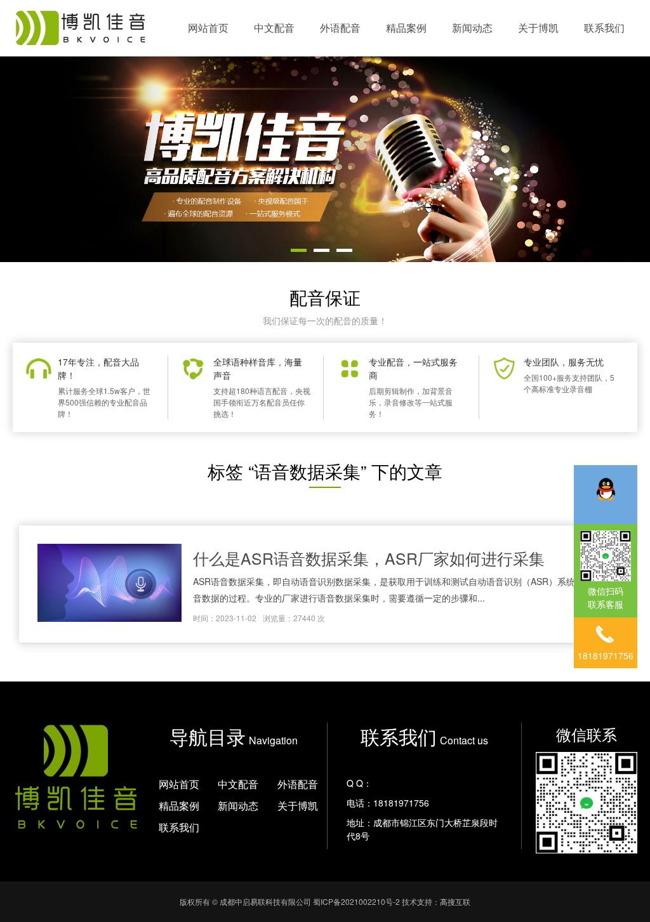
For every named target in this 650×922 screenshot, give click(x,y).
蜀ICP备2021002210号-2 (356, 901)
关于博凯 (538, 27)
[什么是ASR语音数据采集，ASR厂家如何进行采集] (109, 584)
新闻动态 (472, 27)
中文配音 (274, 27)
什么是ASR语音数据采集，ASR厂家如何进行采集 (369, 558)
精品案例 (406, 27)
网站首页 (208, 27)
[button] (299, 250)
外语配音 (340, 27)
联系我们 (604, 27)
